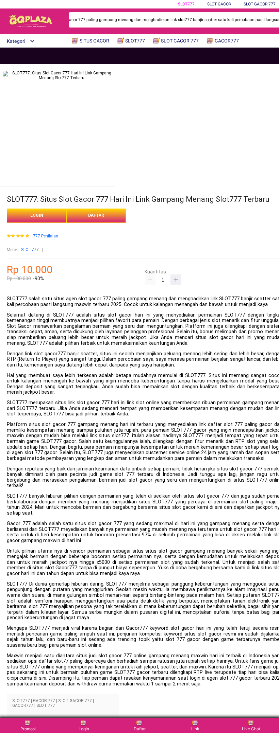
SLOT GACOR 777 (260, 4)
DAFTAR (96, 215)
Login (84, 728)
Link (195, 728)
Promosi (28, 728)
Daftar (140, 728)
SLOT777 (186, 4)
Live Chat (251, 728)
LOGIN (36, 215)
